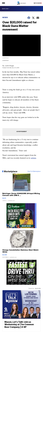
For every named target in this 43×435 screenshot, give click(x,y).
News (5, 17)
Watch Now (37, 3)
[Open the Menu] (3, 2)
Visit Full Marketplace (34, 171)
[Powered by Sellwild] (38, 288)
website (33, 158)
